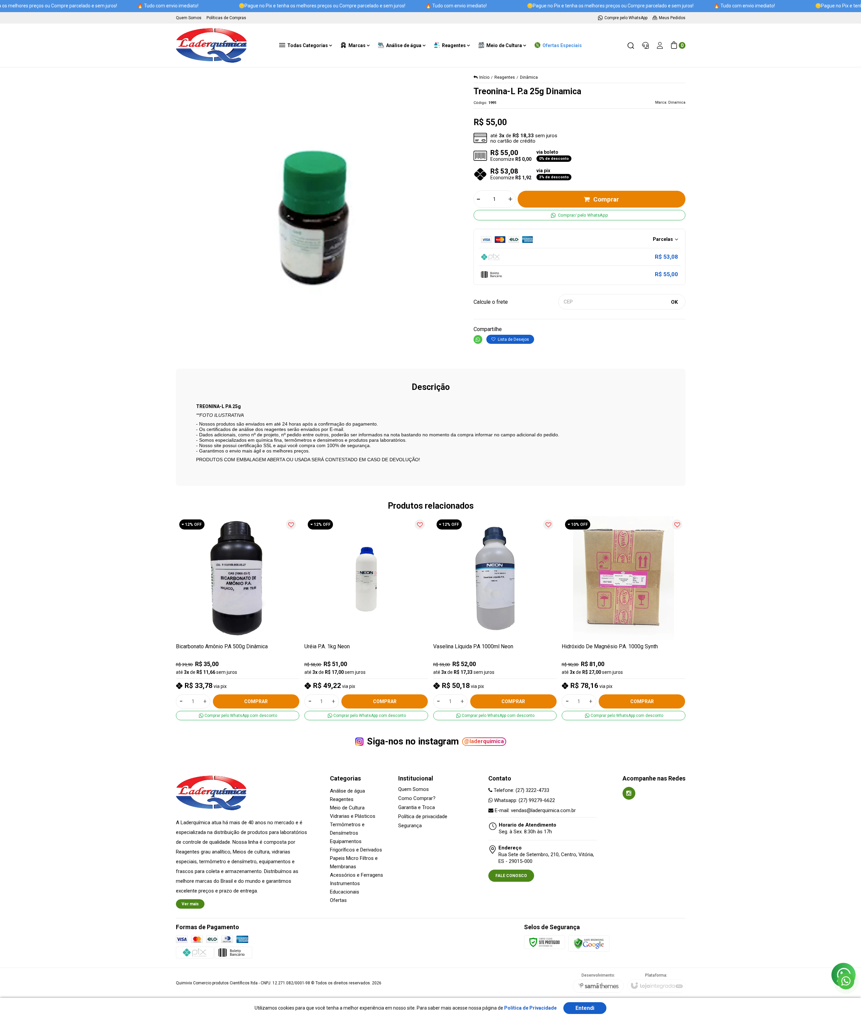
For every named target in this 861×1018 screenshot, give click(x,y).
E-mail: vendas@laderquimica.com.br (534, 810)
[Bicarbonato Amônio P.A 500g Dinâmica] (238, 618)
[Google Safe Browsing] (588, 943)
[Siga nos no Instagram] (629, 793)
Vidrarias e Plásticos (352, 816)
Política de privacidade (422, 816)
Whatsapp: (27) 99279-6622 (524, 800)
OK (674, 302)
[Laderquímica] (211, 45)
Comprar (606, 199)
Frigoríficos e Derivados (356, 850)
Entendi (584, 1008)
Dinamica (676, 102)
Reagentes (504, 77)
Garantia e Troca (416, 807)
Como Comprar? (417, 798)
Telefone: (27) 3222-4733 (520, 790)
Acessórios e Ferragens (356, 875)
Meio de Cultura (347, 808)
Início (484, 77)
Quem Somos (413, 789)
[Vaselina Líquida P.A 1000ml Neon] (495, 618)
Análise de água (347, 791)
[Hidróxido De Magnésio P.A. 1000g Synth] (623, 618)
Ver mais (190, 904)
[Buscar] (630, 45)
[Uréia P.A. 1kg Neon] (366, 618)
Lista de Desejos (513, 339)
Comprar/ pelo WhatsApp (583, 215)
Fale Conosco (511, 875)
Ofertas (338, 900)
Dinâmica (529, 77)
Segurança (410, 825)
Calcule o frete (491, 302)
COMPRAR (256, 701)
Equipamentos (346, 841)
